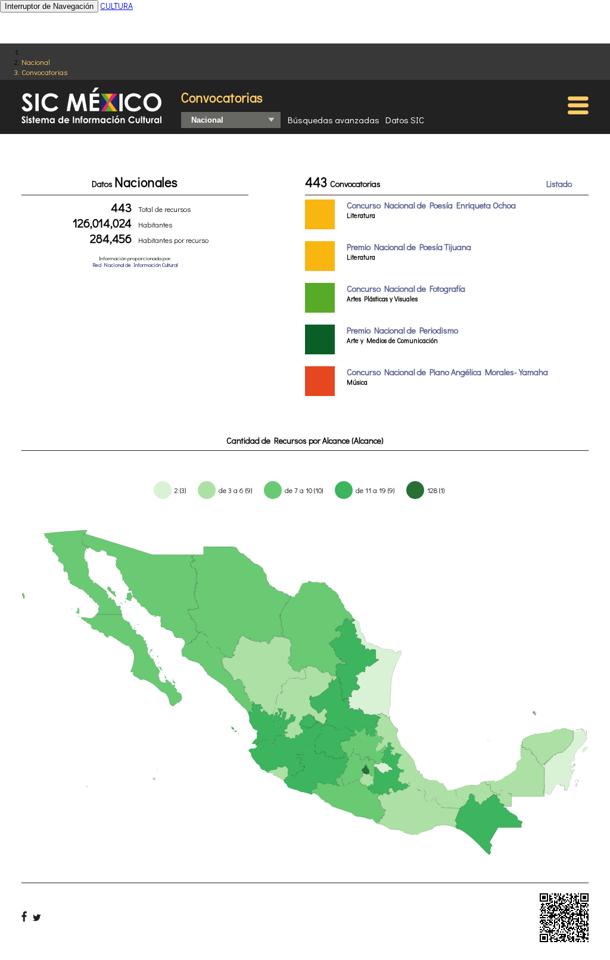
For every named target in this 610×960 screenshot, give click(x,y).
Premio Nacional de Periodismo (402, 330)
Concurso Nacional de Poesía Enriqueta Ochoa (431, 205)
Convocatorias (44, 72)
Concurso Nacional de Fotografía (406, 288)
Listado (559, 183)
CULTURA (116, 5)
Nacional (35, 62)
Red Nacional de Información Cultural (135, 264)
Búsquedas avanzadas (333, 120)
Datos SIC (404, 120)
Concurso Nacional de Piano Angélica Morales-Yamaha (447, 372)
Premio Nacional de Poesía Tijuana (409, 247)
